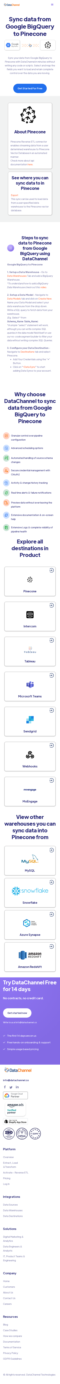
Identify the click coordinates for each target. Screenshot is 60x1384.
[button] (54, 4)
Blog (5, 1324)
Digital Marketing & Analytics (13, 1238)
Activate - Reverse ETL (15, 1172)
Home (6, 1281)
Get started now (17, 1012)
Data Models (14, 298)
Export (14, 195)
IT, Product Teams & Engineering (14, 1258)
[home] (11, 4)
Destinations (27, 351)
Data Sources (10, 1204)
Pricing (6, 1178)
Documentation (11, 1341)
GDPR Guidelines (12, 1358)
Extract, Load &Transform (10, 1164)
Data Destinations (13, 1216)
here (30, 164)
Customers (9, 1286)
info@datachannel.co (16, 1080)
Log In (6, 1183)
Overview (8, 1157)
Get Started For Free (30, 88)
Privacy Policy (10, 1353)
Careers (7, 1303)
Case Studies (10, 1330)
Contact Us (9, 1298)
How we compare (12, 1335)
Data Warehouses (17, 275)
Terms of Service (12, 1347)
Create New (44, 298)
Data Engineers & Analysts (12, 1248)
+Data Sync (29, 366)
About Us (8, 1292)
